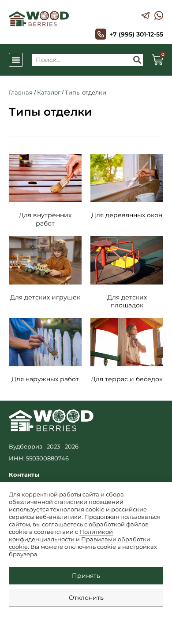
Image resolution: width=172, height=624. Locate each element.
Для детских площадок (127, 301)
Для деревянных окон (126, 215)
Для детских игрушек (45, 297)
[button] (16, 60)
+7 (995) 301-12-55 (136, 34)
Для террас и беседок (127, 379)
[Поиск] (137, 60)
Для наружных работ (45, 379)
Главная (21, 92)
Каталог (48, 92)
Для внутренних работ (45, 219)
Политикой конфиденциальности (61, 535)
